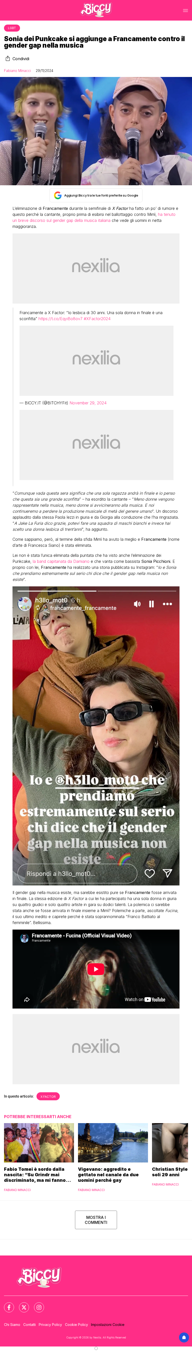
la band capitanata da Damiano (61, 561)
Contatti (29, 1324)
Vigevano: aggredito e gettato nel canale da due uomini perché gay (108, 1174)
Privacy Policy (50, 1324)
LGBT (12, 28)
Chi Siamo (12, 1324)
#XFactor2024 (97, 318)
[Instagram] (36, 1304)
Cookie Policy (76, 1324)
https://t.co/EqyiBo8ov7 (60, 318)
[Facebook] (6, 1304)
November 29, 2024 (88, 402)
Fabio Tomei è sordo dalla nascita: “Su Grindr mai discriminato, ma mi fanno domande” (35, 1174)
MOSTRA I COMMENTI (96, 1220)
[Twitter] (21, 1304)
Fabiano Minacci (17, 70)
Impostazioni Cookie (107, 1324)
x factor (48, 1097)
